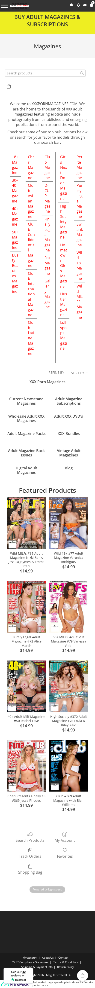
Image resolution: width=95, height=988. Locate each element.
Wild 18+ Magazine (80, 265)
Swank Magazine (80, 235)
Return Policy (65, 967)
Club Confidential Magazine (31, 245)
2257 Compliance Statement (30, 962)
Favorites (65, 856)
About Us (48, 958)
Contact (63, 958)
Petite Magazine (79, 167)
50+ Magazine (15, 239)
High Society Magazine (63, 222)
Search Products (30, 840)
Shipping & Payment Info (37, 967)
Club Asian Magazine (31, 201)
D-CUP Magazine (47, 198)
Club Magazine (47, 167)
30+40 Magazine (15, 191)
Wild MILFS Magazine (80, 302)
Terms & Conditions (66, 962)
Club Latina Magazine (31, 338)
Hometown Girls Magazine (63, 265)
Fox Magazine (47, 265)
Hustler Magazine (63, 304)
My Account (65, 840)
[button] (9, 86)
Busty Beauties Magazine (15, 273)
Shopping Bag (30, 872)
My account (30, 958)
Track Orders (30, 856)
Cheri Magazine (31, 167)
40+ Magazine (15, 216)
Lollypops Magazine (63, 335)
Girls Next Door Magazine (63, 177)
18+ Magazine (15, 164)
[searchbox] (45, 73)
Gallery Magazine (47, 293)
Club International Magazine (31, 294)
